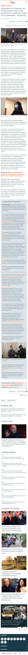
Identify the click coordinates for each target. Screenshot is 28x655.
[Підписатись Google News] (5, 639)
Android (15, 387)
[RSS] (24, 639)
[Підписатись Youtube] (11, 639)
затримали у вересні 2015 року (14, 321)
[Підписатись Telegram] (21, 639)
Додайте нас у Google (6, 653)
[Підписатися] (5, 642)
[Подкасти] (20, 653)
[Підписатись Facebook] (2, 639)
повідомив (4, 233)
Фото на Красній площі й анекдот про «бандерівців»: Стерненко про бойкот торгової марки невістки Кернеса (13, 174)
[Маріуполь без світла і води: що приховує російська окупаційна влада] (14, 540)
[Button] (12, 22)
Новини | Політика (6, 6)
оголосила (4, 261)
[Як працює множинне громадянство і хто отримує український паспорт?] (14, 563)
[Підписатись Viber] (18, 639)
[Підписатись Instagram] (14, 639)
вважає (4, 268)
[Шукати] (25, 653)
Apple (10, 387)
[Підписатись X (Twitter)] (8, 639)
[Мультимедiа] (15, 653)
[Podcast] (2, 642)
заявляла (4, 238)
